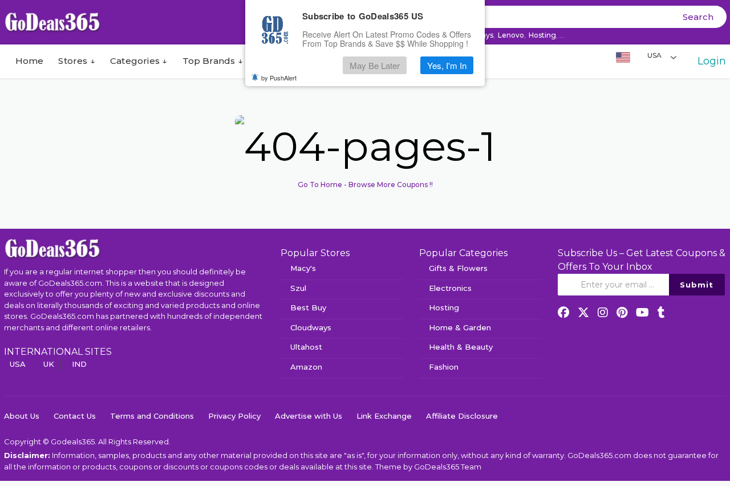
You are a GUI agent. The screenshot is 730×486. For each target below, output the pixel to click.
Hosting (542, 35)
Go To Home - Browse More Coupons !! (365, 184)
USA (18, 363)
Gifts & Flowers (458, 268)
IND (79, 363)
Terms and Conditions (152, 415)
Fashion (444, 366)
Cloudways (310, 327)
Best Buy (308, 307)
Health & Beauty (461, 346)
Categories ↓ (138, 60)
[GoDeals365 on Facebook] (563, 312)
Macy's (303, 268)
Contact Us (75, 415)
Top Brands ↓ (212, 60)
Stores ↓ (76, 60)
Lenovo (511, 35)
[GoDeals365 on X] (583, 312)
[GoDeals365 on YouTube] (642, 312)
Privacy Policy (234, 415)
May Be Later (375, 65)
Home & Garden (460, 327)
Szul (298, 288)
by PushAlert (279, 77)
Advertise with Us (308, 415)
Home (28, 60)
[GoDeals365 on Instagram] (603, 312)
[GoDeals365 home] (52, 248)
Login (711, 61)
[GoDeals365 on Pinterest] (622, 312)
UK (48, 363)
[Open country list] (673, 57)
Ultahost (306, 346)
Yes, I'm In (447, 65)
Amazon (306, 366)
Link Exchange (384, 415)
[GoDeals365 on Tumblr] (661, 312)
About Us (21, 415)
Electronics (450, 288)
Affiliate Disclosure (462, 415)
